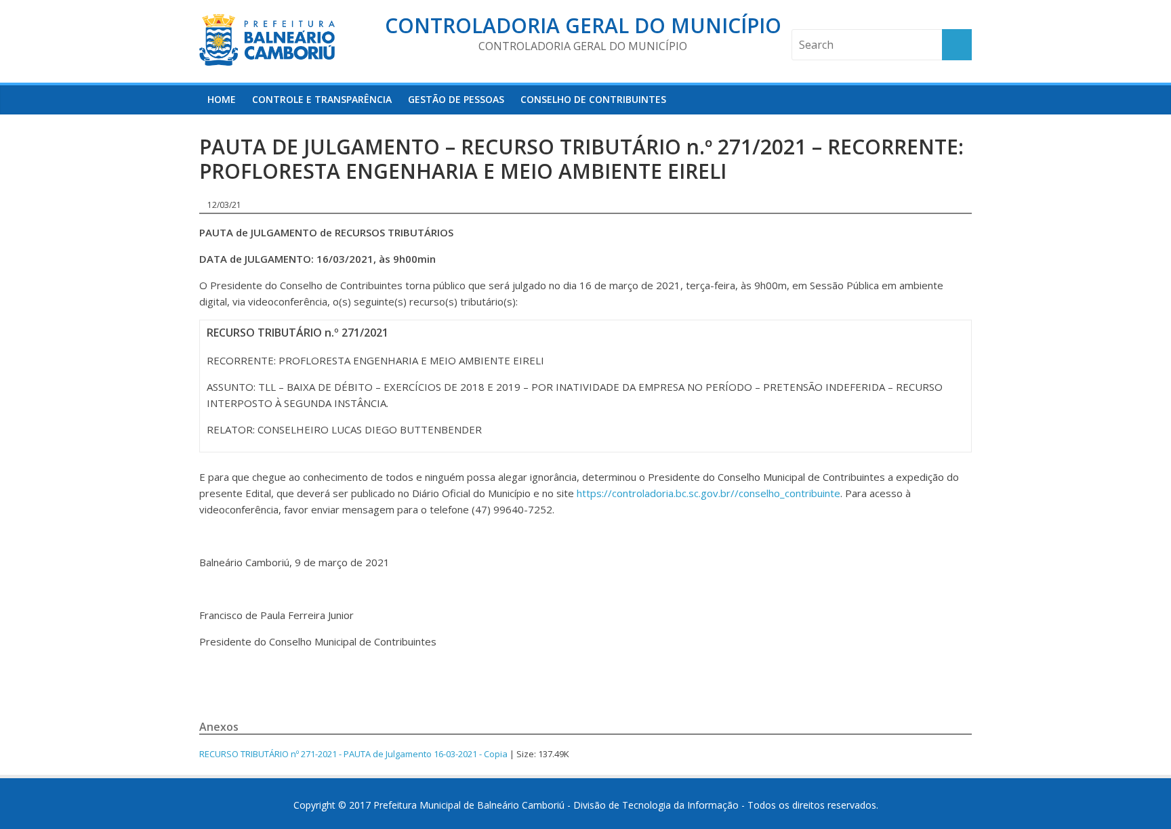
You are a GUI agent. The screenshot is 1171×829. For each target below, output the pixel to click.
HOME (221, 99)
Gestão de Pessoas (456, 99)
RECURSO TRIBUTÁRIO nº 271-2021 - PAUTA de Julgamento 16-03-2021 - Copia (353, 754)
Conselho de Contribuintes (593, 99)
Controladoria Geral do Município (583, 25)
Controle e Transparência (322, 99)
